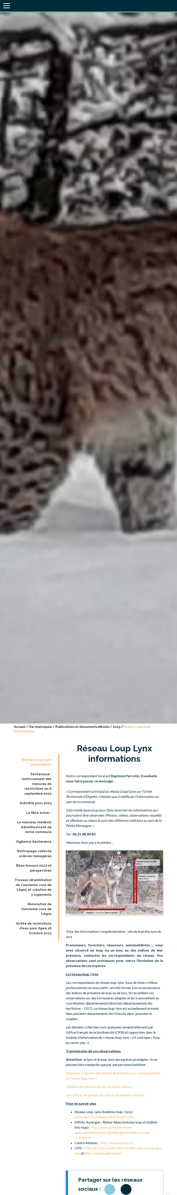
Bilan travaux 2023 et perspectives (34, 868)
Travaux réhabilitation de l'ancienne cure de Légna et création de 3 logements (33, 887)
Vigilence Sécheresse (34, 842)
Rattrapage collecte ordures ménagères (34, 853)
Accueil (19, 727)
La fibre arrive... (39, 813)
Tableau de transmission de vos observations (99, 1086)
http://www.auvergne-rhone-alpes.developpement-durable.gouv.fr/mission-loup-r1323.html (112, 1132)
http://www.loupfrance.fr (103, 1153)
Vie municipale (40, 727)
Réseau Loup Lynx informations (37, 762)
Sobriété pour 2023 (36, 803)
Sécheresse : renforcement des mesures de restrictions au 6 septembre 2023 (37, 784)
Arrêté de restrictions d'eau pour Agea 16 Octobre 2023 (34, 928)
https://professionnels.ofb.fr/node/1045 (104, 1117)
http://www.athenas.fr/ (117, 1143)
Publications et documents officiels (82, 727)
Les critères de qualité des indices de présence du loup (105, 1095)
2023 (116, 727)
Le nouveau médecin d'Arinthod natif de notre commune (34, 827)
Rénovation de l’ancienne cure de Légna (36, 909)
